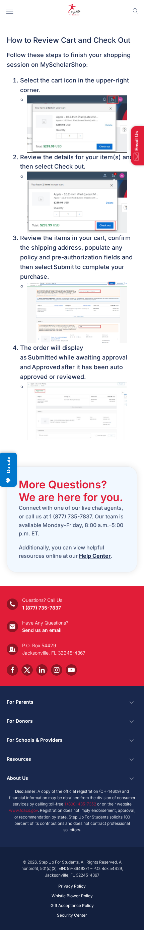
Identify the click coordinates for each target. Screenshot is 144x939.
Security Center (72, 915)
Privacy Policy (72, 886)
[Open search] (135, 11)
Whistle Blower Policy (72, 895)
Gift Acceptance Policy (72, 905)
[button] (137, 145)
